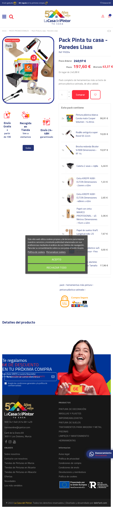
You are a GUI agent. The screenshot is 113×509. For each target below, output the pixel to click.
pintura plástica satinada (72, 289)
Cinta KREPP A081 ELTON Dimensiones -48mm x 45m (87, 197)
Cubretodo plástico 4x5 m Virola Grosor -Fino (88, 249)
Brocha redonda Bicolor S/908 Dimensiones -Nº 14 (87, 150)
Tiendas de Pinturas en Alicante (20, 467)
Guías (28, 148)
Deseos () (106, 2)
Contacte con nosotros (16, 458)
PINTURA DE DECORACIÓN (72, 409)
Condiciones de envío (69, 467)
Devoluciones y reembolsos (72, 472)
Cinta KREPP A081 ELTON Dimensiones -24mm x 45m (87, 181)
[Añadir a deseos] (95, 94)
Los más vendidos (13, 485)
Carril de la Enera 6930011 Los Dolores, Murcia (17, 434)
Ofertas (8, 476)
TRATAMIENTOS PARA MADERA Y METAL (80, 427)
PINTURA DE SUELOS (70, 422)
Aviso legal (64, 454)
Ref (60, 52)
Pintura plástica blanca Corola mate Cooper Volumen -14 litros (87, 118)
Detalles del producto (18, 322)
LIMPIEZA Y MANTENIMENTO (74, 436)
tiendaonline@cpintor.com (17, 427)
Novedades (10, 481)
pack (62, 285)
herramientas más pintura (79, 285)
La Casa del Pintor (23, 503)
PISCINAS (63, 431)
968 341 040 (11, 422)
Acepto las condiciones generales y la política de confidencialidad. (27, 384)
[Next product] (110, 30)
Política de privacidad (69, 458)
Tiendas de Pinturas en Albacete (20, 472)
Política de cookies (68, 476)
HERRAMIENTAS (67, 440)
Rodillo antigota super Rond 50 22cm (87, 134)
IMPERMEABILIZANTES (71, 418)
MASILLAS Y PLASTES (70, 413)
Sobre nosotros (12, 454)
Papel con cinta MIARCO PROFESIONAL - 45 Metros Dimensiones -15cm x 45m (87, 216)
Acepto (56, 259)
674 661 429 (25, 422)
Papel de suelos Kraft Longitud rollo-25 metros (87, 233)
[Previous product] (108, 30)
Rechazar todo (56, 268)
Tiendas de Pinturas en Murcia (19, 463)
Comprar (80, 94)
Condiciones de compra (70, 463)
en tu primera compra (32, 2)
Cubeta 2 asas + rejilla (87, 166)
